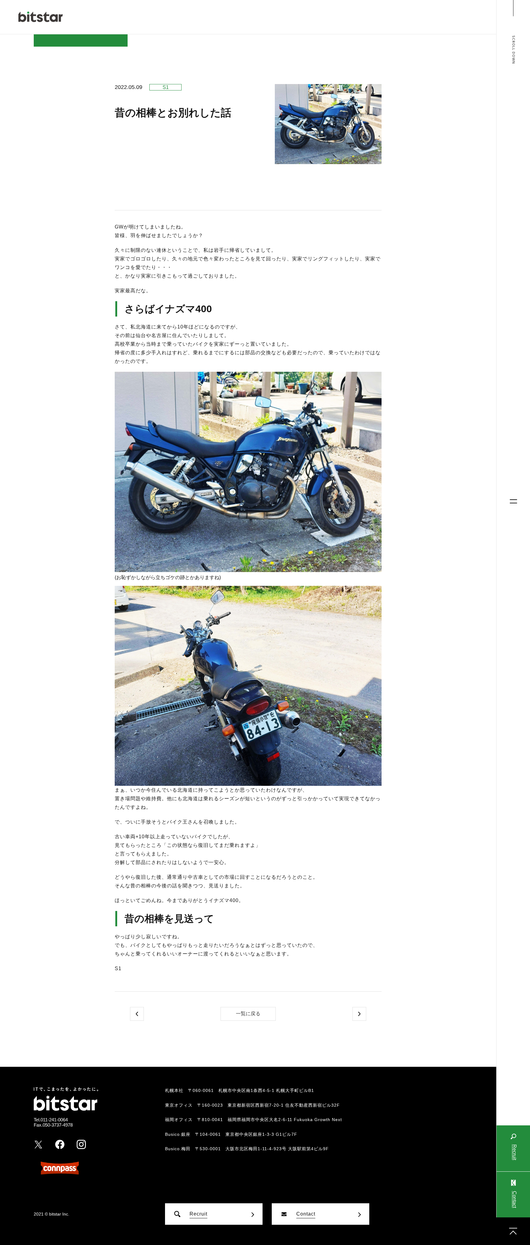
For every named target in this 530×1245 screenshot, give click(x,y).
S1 (166, 87)
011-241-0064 (54, 1119)
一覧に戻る (248, 1013)
